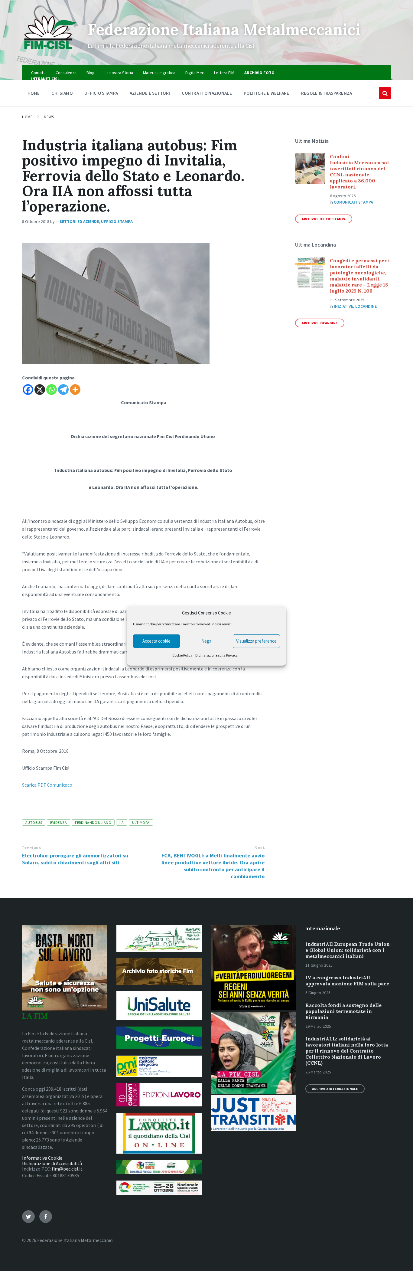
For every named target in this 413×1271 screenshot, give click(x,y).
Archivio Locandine (320, 323)
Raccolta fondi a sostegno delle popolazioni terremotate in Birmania (343, 1011)
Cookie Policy (182, 655)
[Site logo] (50, 53)
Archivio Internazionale (335, 1088)
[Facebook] (28, 389)
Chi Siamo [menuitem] (62, 93)
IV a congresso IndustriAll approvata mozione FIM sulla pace (347, 981)
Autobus (33, 822)
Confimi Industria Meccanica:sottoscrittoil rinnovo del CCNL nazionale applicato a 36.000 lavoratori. (359, 171)
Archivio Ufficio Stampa (324, 219)
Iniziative (343, 306)
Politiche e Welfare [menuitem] (266, 93)
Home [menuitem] (34, 93)
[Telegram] (63, 389)
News (49, 117)
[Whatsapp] (51, 389)
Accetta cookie (156, 641)
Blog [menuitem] (90, 72)
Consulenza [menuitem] (66, 72)
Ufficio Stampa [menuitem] (101, 93)
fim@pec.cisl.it (67, 1169)
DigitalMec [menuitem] (194, 72)
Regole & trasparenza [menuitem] (326, 93)
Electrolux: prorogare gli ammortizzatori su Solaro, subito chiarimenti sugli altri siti (75, 859)
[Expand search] (385, 93)
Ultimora (141, 822)
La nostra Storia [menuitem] (119, 72)
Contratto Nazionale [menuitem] (207, 93)
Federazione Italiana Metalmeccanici (224, 29)
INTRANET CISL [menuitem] (45, 78)
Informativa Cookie (42, 1158)
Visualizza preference (256, 641)
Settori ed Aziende (79, 221)
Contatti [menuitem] (38, 72)
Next (259, 847)
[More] (75, 389)
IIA (121, 822)
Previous (31, 847)
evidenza (58, 822)
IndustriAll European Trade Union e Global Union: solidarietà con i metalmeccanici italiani (347, 950)
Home (27, 117)
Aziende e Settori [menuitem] (150, 93)
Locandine (366, 306)
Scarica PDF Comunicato (47, 785)
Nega (206, 641)
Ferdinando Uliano (93, 822)
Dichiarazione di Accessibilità (52, 1163)
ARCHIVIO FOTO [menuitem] (259, 72)
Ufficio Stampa (117, 221)
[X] (39, 389)
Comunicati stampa (353, 202)
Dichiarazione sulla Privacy (216, 655)
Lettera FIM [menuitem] (224, 72)
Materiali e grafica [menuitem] (159, 72)
